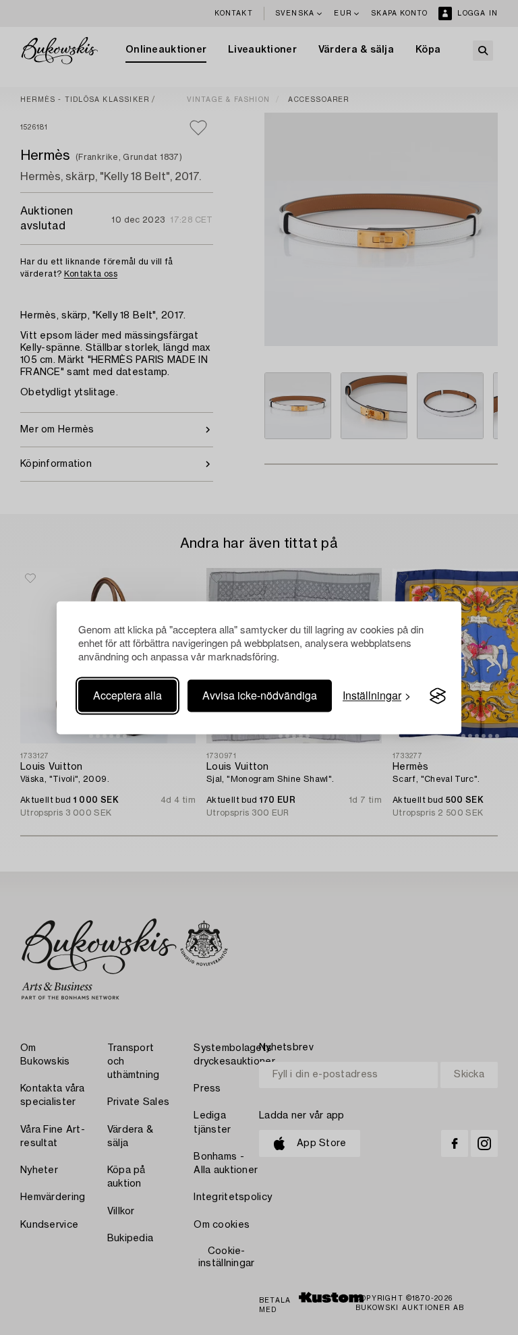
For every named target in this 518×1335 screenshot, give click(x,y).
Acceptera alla (127, 696)
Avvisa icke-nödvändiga (259, 696)
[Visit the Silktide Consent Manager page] (438, 696)
